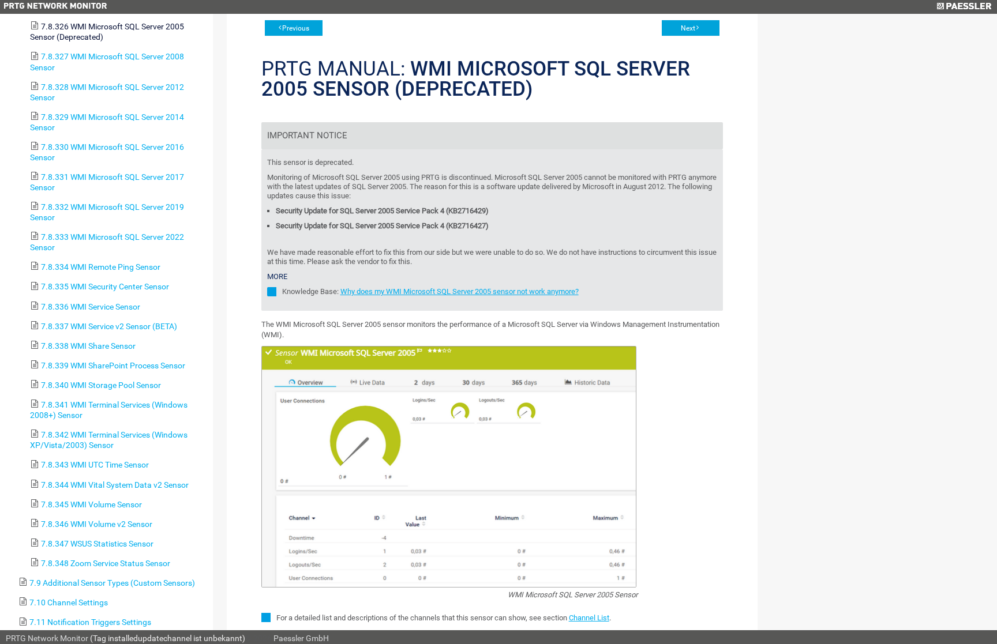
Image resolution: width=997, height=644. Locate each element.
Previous (295, 28)
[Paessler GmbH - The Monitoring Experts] (964, 7)
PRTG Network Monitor (47, 638)
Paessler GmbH (301, 638)
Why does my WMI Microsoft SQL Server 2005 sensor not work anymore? (459, 291)
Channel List (589, 617)
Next (688, 28)
